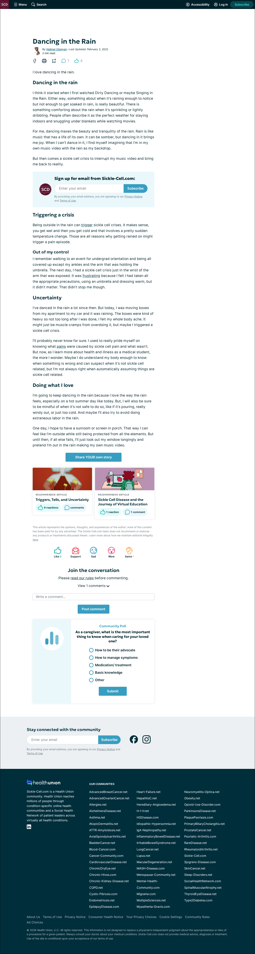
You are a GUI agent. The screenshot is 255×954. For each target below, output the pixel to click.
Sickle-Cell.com (195, 856)
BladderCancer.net (102, 843)
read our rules (82, 578)
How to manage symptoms (116, 658)
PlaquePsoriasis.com (198, 817)
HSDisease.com (148, 817)
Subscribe (242, 4)
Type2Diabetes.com (198, 900)
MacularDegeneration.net (154, 862)
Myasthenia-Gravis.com (153, 906)
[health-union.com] (43, 783)
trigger (87, 225)
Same (128, 552)
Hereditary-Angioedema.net (156, 804)
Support (74, 552)
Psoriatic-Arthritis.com (200, 836)
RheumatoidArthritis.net (201, 849)
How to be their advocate (115, 650)
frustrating (91, 276)
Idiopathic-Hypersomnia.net (156, 824)
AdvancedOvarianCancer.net (109, 798)
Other (99, 680)
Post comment (93, 609)
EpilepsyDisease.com (104, 906)
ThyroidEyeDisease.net (200, 894)
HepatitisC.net (147, 798)
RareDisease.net (195, 843)
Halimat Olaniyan (56, 49)
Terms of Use (68, 200)
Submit (113, 691)
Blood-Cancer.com (102, 849)
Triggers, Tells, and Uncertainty (62, 499)
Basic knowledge (108, 672)
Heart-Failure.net (149, 792)
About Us (33, 917)
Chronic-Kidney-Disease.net (109, 881)
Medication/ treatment (113, 665)
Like (55, 552)
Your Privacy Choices (141, 917)
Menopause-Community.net (156, 875)
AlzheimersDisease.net (105, 811)
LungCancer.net (148, 849)
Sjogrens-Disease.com (200, 862)
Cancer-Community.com (106, 856)
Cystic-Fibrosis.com (103, 894)
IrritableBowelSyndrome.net (156, 843)
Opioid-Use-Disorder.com (202, 804)
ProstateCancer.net (197, 830)
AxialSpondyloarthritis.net (107, 836)
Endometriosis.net (102, 900)
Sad (91, 552)
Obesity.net (192, 798)
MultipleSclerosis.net (151, 900)
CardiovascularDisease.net (108, 862)
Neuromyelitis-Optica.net (202, 792)
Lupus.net (143, 856)
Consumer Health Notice (105, 917)
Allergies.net (98, 804)
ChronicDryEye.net (102, 868)
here (35, 539)
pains (61, 346)
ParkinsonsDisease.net (200, 811)
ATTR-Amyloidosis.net (104, 830)
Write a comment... (51, 597)
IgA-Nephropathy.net (151, 830)
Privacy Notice (133, 196)
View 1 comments (92, 586)
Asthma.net (97, 817)
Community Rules (197, 917)
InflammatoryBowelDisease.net (158, 836)
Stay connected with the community (63, 729)
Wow (109, 552)
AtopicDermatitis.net (103, 824)
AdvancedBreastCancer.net (108, 792)
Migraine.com (146, 894)
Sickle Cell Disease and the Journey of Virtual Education (122, 501)
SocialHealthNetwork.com (202, 881)
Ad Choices (35, 922)
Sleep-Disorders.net (198, 875)
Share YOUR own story (93, 457)
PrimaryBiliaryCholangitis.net (204, 824)
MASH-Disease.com (151, 868)
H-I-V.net (143, 811)
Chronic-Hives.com (102, 875)
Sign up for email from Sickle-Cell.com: (94, 178)
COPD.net (96, 887)
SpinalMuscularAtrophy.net (203, 887)
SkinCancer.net (194, 868)
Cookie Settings (170, 917)
